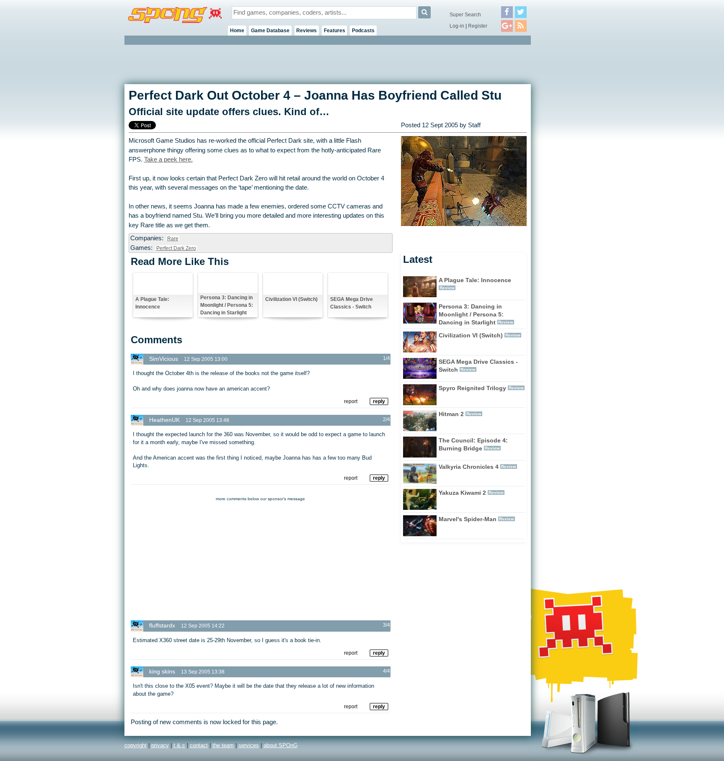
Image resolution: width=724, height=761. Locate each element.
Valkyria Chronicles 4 (469, 466)
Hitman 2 (451, 414)
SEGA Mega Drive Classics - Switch (351, 303)
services (248, 745)
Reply (379, 401)
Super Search (465, 15)
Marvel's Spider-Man (467, 519)
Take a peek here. (168, 159)
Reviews (306, 30)
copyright (135, 745)
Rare (172, 239)
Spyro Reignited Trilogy (472, 388)
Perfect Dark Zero (176, 248)
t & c (179, 745)
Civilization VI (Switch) (291, 299)
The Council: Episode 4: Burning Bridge (473, 444)
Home (237, 30)
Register (477, 26)
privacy (160, 745)
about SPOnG (280, 745)
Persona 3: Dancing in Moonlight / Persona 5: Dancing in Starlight (226, 305)
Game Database (270, 30)
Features (334, 30)
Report (350, 401)
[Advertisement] (568, 171)
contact (199, 745)
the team (223, 745)
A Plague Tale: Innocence (152, 303)
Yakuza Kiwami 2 (462, 492)
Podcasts (363, 30)
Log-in (457, 26)
